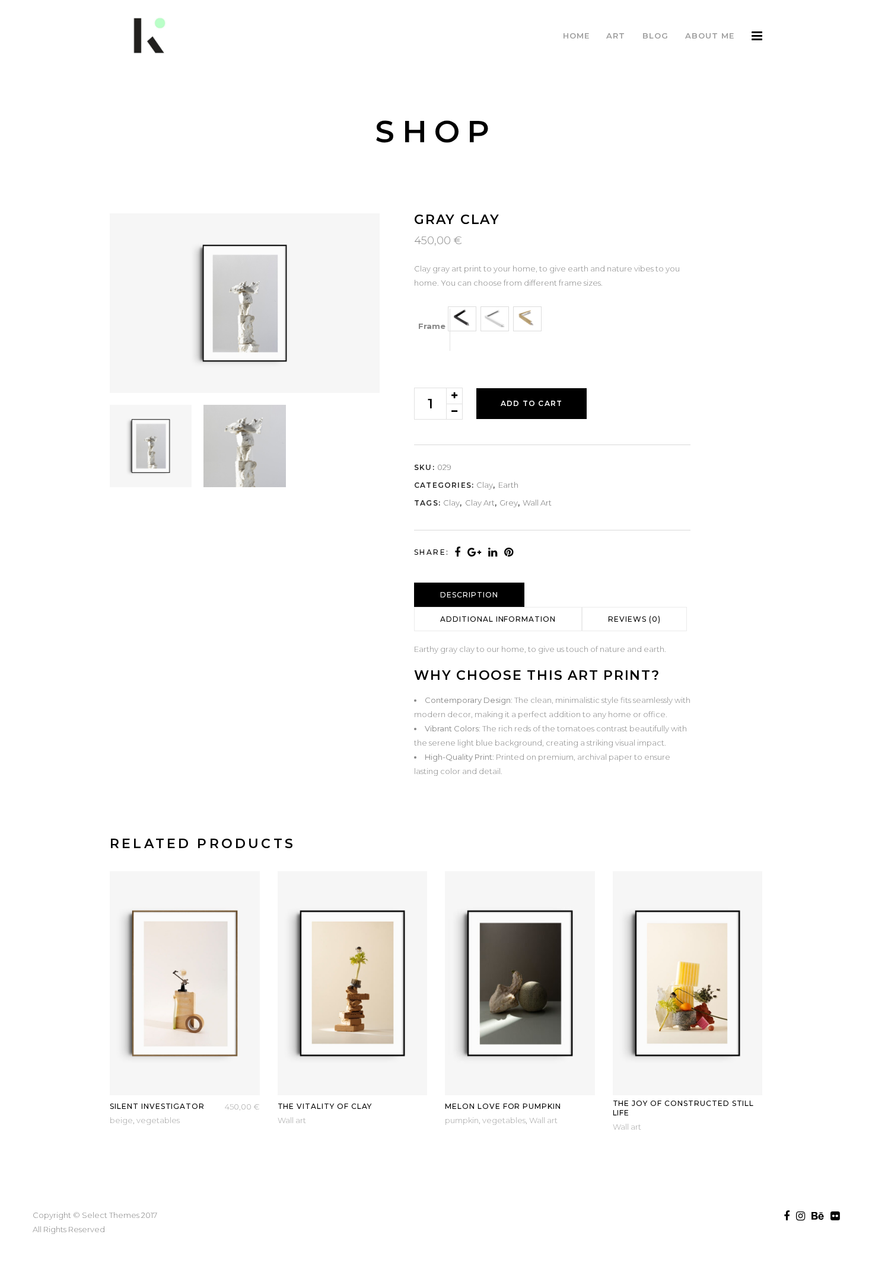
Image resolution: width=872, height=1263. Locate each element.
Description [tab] (469, 594)
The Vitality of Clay (325, 1106)
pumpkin (462, 1120)
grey (508, 502)
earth (508, 485)
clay (484, 485)
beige (121, 1120)
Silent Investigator (157, 1106)
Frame (431, 326)
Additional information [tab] (498, 619)
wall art (537, 502)
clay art (480, 502)
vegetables (158, 1120)
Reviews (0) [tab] (634, 619)
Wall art (292, 1120)
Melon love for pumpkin (503, 1106)
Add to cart (531, 403)
